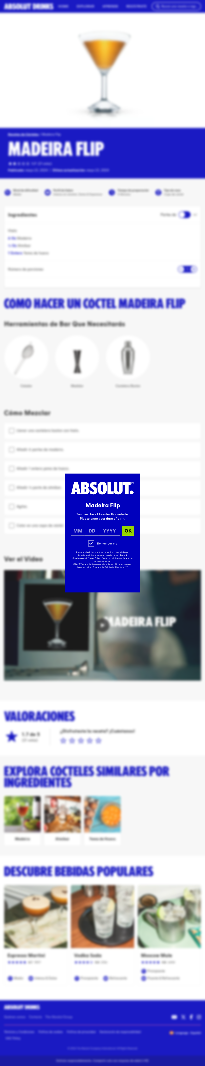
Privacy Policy (93, 558)
